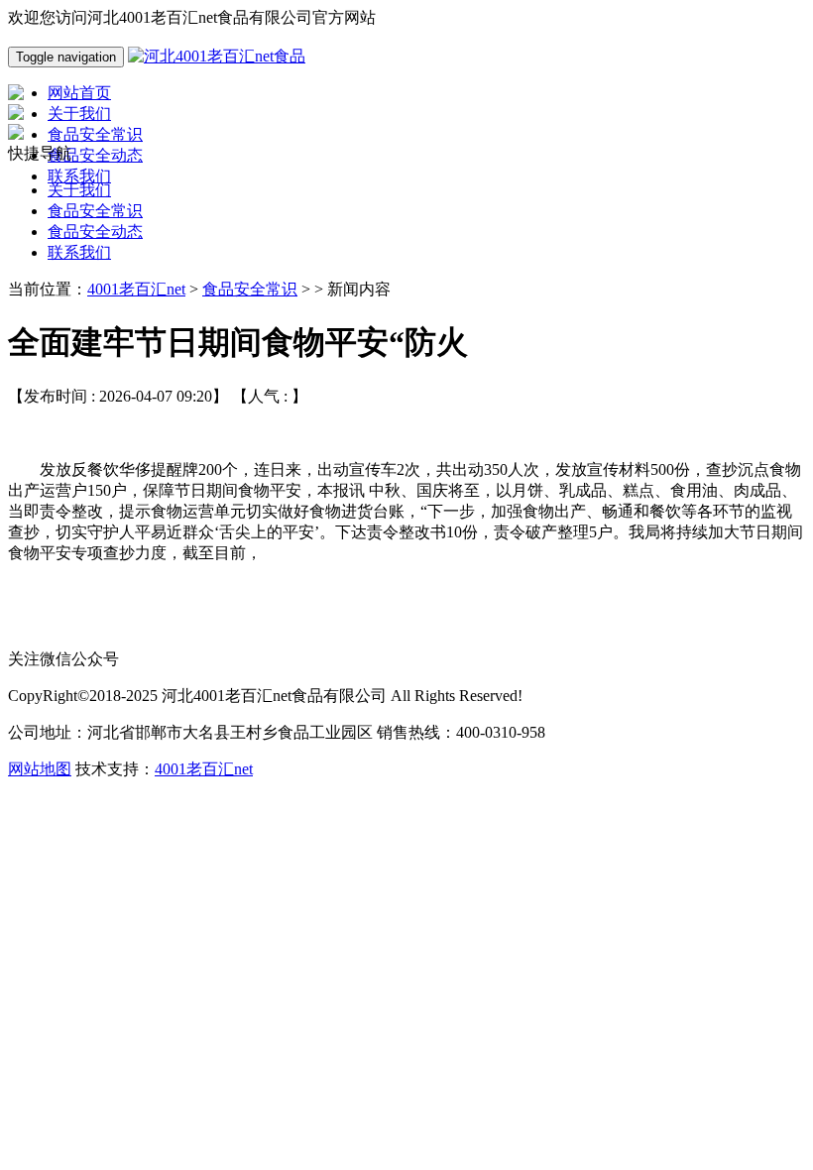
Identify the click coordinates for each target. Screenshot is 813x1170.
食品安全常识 (95, 210)
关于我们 (79, 189)
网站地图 (39, 768)
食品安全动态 (95, 231)
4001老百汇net (136, 289)
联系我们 (79, 252)
